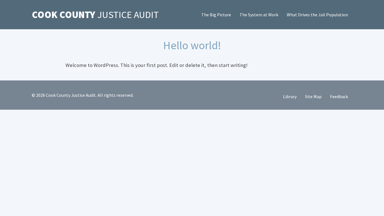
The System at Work (259, 14)
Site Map (313, 96)
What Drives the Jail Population (317, 14)
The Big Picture (216, 14)
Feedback (339, 96)
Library (290, 96)
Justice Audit (95, 14)
